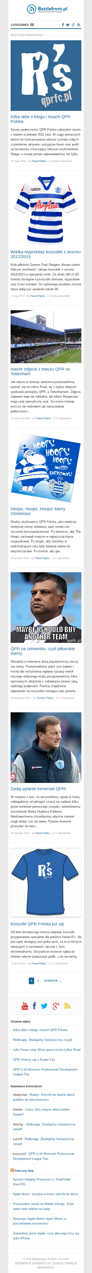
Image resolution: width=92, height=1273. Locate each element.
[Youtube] (27, 1007)
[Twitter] (68, 25)
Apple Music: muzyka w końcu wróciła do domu (45, 1194)
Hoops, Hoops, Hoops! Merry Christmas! (38, 511)
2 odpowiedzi (62, 558)
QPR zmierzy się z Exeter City (34, 1059)
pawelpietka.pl (23, 1262)
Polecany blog (24, 1170)
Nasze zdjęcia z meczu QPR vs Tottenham (40, 371)
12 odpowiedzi (60, 963)
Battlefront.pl (39, 1258)
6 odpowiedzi (63, 833)
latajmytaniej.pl (46, 1267)
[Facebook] (63, 25)
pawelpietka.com (41, 1262)
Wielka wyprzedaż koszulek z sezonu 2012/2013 (46, 254)
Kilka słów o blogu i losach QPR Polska (41, 119)
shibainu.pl (70, 1262)
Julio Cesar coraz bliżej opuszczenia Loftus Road (46, 1049)
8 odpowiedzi (63, 418)
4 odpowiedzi (66, 698)
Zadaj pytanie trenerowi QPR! (38, 788)
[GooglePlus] (73, 25)
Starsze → (53, 980)
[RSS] (78, 25)
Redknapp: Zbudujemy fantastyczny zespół (42, 1040)
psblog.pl (58, 1262)
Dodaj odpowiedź (62, 161)
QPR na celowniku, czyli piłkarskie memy (43, 651)
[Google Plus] (58, 1007)
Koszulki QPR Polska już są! (37, 924)
